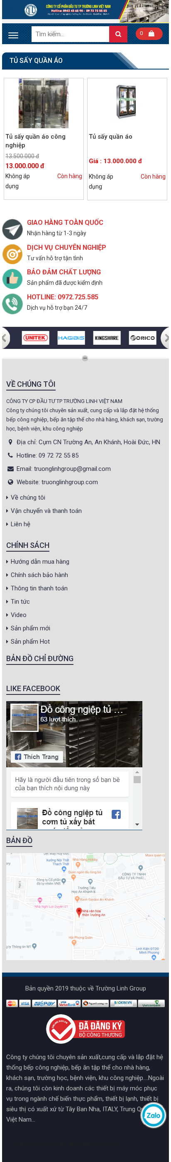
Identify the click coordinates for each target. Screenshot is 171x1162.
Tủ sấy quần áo (110, 136)
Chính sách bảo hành (39, 575)
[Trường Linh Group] (85, 11)
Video (19, 615)
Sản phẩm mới (30, 628)
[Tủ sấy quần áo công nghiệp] (43, 103)
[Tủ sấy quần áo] (127, 103)
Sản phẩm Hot (30, 641)
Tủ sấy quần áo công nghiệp (35, 141)
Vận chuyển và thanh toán (46, 511)
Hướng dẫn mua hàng (40, 561)
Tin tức (20, 601)
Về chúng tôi (28, 497)
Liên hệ (20, 524)
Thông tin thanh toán (39, 588)
